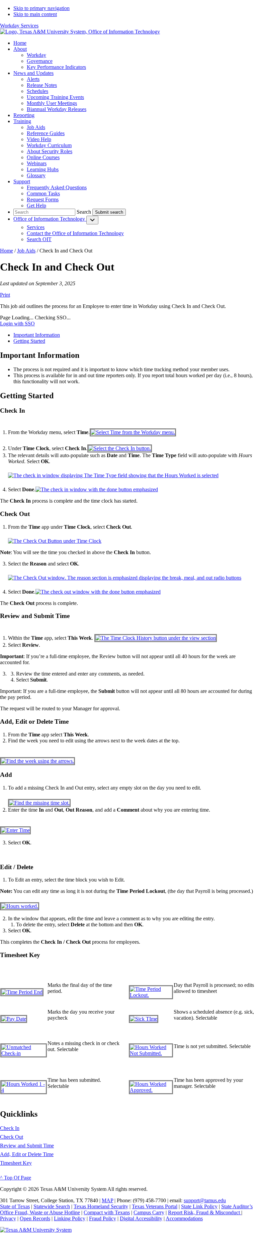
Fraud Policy (102, 1218)
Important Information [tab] (36, 335)
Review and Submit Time (27, 1145)
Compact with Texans (107, 1212)
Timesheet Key (16, 1163)
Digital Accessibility (141, 1218)
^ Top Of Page (15, 1177)
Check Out (11, 1137)
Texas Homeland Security (101, 1206)
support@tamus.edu (205, 1200)
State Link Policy (199, 1206)
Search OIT (39, 239)
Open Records (35, 1218)
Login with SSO (17, 323)
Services (36, 227)
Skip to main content (35, 14)
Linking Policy (69, 1218)
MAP (107, 1200)
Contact (75, 233)
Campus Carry (149, 1212)
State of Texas (15, 1206)
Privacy (8, 1218)
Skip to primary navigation (41, 8)
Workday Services (19, 25)
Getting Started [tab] (29, 341)
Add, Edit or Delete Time (27, 1154)
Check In (9, 1128)
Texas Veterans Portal (154, 1206)
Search (84, 212)
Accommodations (184, 1218)
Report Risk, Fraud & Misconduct (204, 1212)
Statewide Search (51, 1206)
